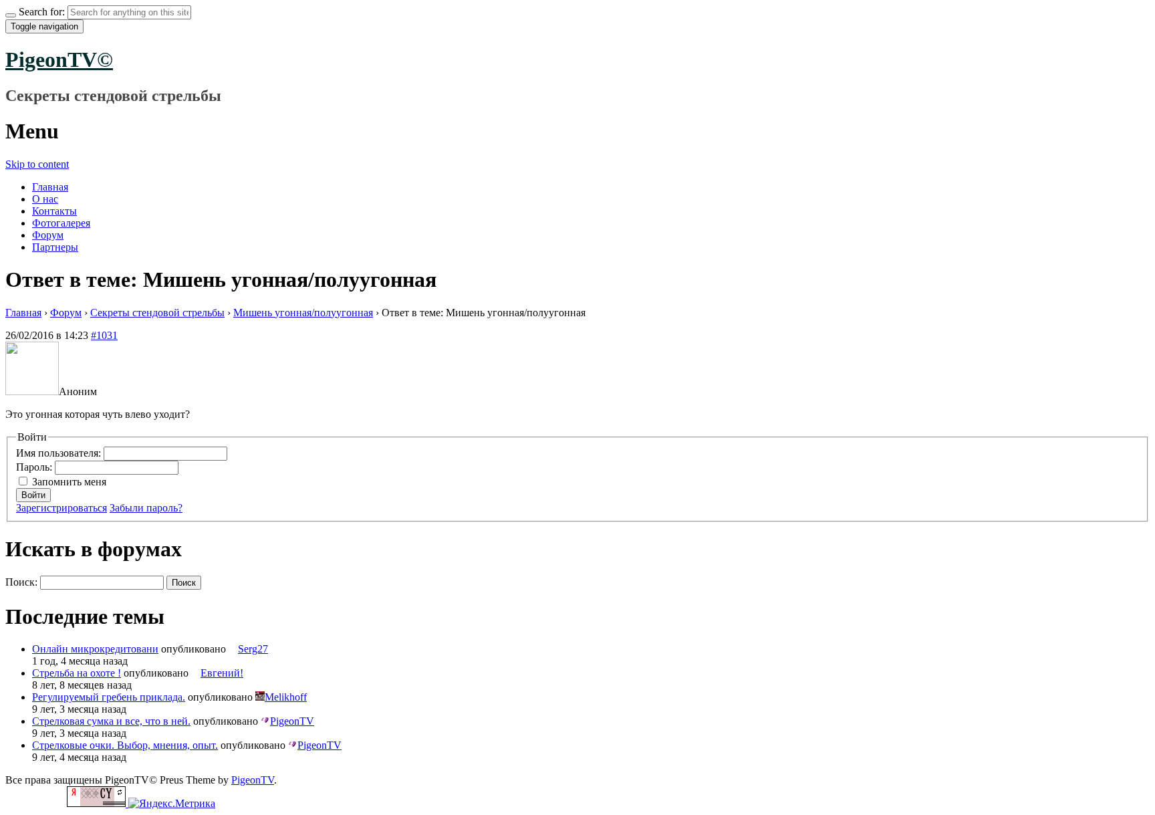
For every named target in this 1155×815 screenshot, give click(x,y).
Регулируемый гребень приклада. (108, 697)
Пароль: (35, 467)
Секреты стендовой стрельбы (157, 312)
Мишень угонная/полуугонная (303, 312)
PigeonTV (252, 780)
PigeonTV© (59, 59)
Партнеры (55, 247)
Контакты (54, 211)
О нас (45, 199)
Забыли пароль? (146, 507)
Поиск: (21, 582)
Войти (33, 495)
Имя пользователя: (60, 453)
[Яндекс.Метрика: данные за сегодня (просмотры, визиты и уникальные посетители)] (171, 804)
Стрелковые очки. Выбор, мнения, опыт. (125, 745)
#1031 (104, 335)
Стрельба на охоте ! (76, 673)
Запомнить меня (69, 481)
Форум (47, 235)
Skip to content (37, 164)
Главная (50, 187)
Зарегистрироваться (61, 507)
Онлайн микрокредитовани (95, 649)
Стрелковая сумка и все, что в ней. (111, 721)
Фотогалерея (61, 223)
